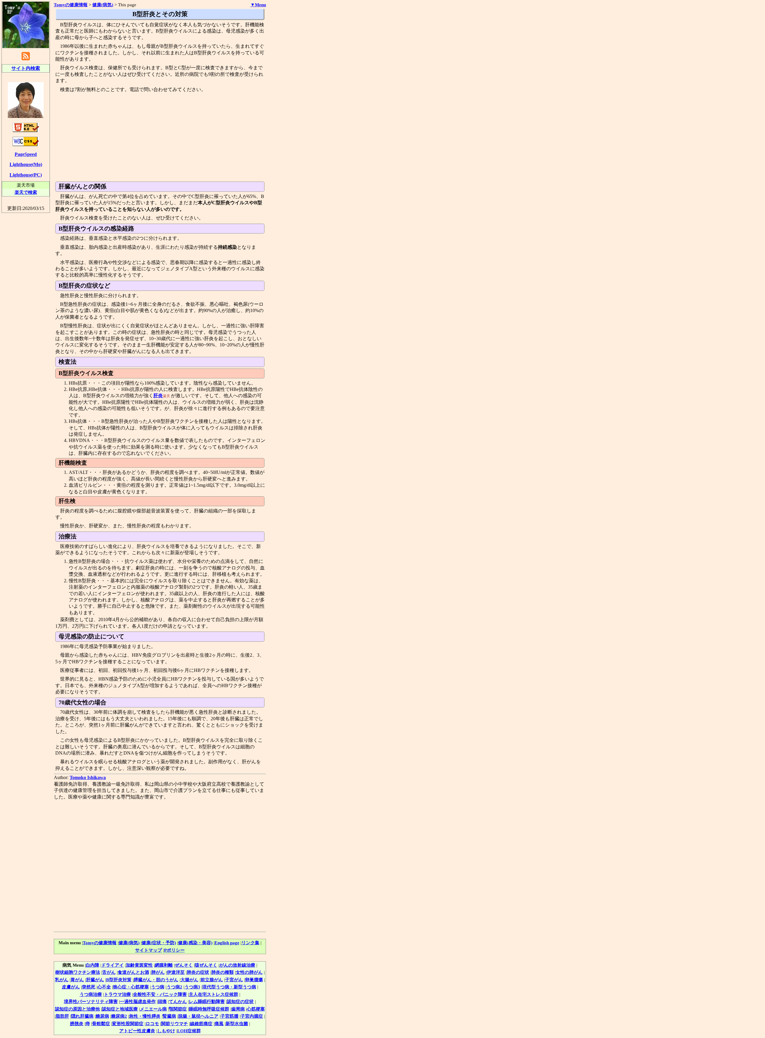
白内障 (92, 965)
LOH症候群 (189, 1030)
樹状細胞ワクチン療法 (77, 972)
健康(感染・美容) (195, 942)
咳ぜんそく (206, 965)
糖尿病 (102, 1016)
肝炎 (158, 395)
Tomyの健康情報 (100, 942)
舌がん (109, 972)
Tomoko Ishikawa (88, 777)
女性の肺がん (249, 972)
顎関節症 (178, 1008)
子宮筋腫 (229, 1016)
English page (227, 942)
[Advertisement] (160, 137)
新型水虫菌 (237, 1023)
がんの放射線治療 (237, 965)
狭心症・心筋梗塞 (131, 986)
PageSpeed (26, 154)
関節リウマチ (174, 1023)
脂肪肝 (62, 1016)
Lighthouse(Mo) (26, 164)
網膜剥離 (164, 965)
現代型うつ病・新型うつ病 (229, 986)
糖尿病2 (119, 1016)
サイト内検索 (25, 68)
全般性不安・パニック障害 (160, 994)
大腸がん (189, 979)
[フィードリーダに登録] (25, 60)
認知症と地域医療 (120, 1008)
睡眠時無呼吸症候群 (209, 1008)
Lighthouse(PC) (26, 175)
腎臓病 (169, 1016)
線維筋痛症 (201, 1023)
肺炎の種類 (222, 972)
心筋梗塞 (256, 1008)
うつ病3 (192, 986)
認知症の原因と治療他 (77, 1008)
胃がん (77, 979)
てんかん (178, 1001)
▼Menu (258, 4)
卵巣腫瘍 (254, 979)
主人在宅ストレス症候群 (213, 994)
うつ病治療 (90, 994)
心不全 (104, 986)
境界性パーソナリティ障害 (91, 1001)
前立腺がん (212, 979)
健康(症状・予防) (159, 942)
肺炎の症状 (198, 972)
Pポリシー (174, 950)
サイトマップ (148, 950)
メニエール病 (153, 1008)
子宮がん (234, 979)
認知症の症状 (240, 1001)
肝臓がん (95, 979)
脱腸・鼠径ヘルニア (198, 1016)
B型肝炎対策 (118, 979)
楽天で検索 (26, 192)
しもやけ (166, 1030)
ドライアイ (112, 965)
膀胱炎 (76, 1023)
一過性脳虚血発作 (138, 1001)
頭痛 (162, 1001)
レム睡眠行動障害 (207, 1001)
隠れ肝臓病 (82, 1016)
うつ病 (157, 986)
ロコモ (152, 1023)
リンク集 (250, 942)
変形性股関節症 (127, 1023)
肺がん (158, 972)
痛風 (219, 1023)
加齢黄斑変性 (139, 965)
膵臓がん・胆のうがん (156, 979)
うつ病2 (174, 986)
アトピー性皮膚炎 (137, 1030)
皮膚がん (71, 986)
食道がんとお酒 (133, 972)
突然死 (88, 986)
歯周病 (238, 1008)
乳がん (61, 979)
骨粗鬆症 (101, 1023)
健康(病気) (102, 4)
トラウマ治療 (117, 994)
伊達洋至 (176, 972)
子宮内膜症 (252, 1016)
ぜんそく (184, 965)
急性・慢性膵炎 (144, 1016)
